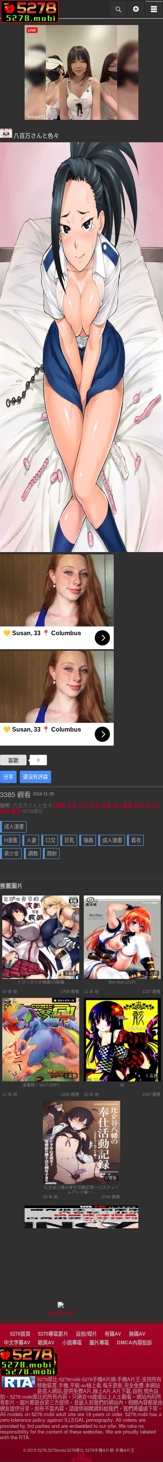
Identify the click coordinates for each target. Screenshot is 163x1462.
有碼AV (113, 1333)
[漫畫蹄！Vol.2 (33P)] (41, 1080)
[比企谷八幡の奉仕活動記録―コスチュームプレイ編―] (81, 1182)
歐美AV (46, 1342)
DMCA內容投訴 (134, 1342)
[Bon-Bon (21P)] (122, 977)
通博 (81, 1455)
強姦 (106, 805)
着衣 (139, 805)
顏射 (16, 810)
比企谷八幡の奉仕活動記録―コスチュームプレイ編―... (81, 1189)
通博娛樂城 (81, 1459)
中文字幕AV (17, 1342)
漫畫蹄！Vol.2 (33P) (40, 1085)
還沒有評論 (35, 777)
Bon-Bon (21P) (122, 982)
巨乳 (95, 805)
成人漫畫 (122, 805)
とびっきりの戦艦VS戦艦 (40, 982)
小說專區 (72, 1342)
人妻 (72, 805)
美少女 (152, 805)
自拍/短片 (86, 1333)
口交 (83, 805)
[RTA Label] (18, 1386)
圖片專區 (99, 1342)
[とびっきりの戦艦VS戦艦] (41, 977)
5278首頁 (20, 1333)
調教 (5, 810)
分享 (8, 777)
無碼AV (137, 1333)
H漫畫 (59, 805)
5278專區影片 (53, 1333)
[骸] (122, 1080)
